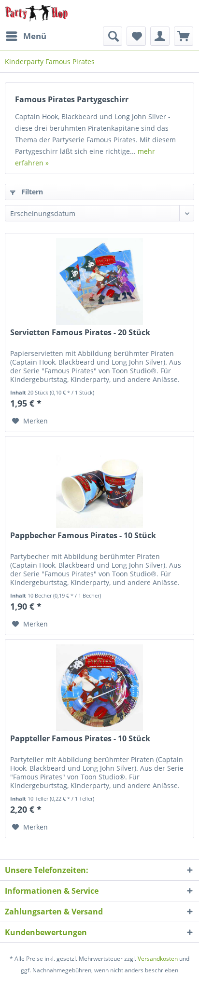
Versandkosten (158, 958)
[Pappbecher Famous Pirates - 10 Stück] (99, 484)
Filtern (31, 191)
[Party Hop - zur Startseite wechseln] (36, 13)
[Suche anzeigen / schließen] (112, 36)
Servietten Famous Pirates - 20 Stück (80, 332)
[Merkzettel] (136, 36)
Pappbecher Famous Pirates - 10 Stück (83, 536)
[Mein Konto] (160, 36)
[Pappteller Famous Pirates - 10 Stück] (99, 687)
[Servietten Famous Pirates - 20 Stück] (99, 281)
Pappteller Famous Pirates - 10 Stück (80, 739)
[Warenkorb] (183, 36)
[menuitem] (25, 36)
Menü (34, 35)
